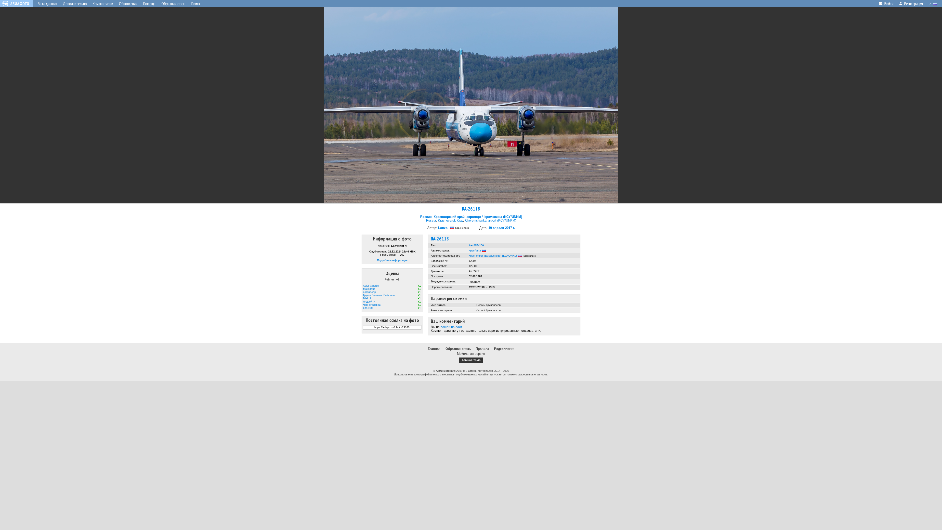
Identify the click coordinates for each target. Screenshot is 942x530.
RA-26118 (471, 209)
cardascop (369, 292)
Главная (434, 349)
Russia (431, 220)
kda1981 (368, 307)
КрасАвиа (475, 250)
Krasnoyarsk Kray (450, 220)
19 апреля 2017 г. (501, 228)
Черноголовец (371, 304)
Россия (426, 217)
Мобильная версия (471, 354)
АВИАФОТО (19, 3)
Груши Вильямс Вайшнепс (379, 295)
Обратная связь (458, 349)
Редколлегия (504, 349)
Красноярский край (449, 217)
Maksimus (369, 288)
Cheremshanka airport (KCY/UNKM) (490, 220)
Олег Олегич (371, 285)
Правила (482, 349)
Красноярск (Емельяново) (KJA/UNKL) (493, 255)
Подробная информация (392, 260)
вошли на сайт (451, 327)
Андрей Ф (369, 301)
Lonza (442, 228)
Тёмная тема (471, 360)
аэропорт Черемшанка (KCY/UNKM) (494, 217)
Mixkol (367, 298)
